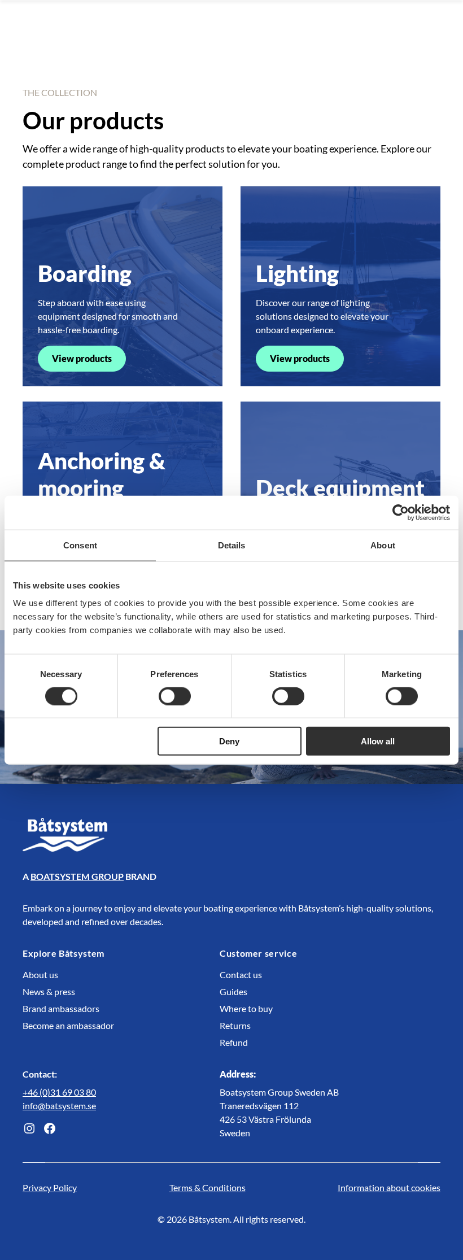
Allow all (378, 741)
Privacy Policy (50, 1187)
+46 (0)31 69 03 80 (59, 1092)
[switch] (175, 696)
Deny (229, 741)
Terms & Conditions (207, 1187)
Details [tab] (232, 545)
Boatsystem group (77, 876)
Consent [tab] (80, 545)
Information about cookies (389, 1187)
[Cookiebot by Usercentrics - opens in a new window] (400, 512)
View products (82, 358)
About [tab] (382, 545)
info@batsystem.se (59, 1105)
